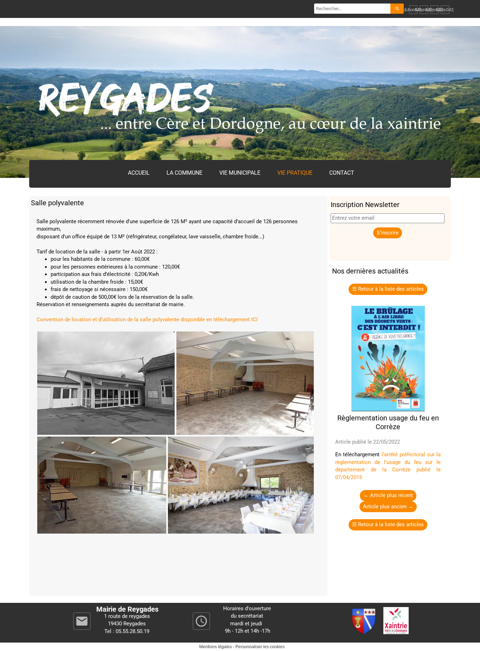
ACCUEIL (139, 172)
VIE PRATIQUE (294, 172)
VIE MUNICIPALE (239, 172)
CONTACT (341, 172)
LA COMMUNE (184, 172)
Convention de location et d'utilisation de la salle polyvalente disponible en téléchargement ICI (147, 319)
